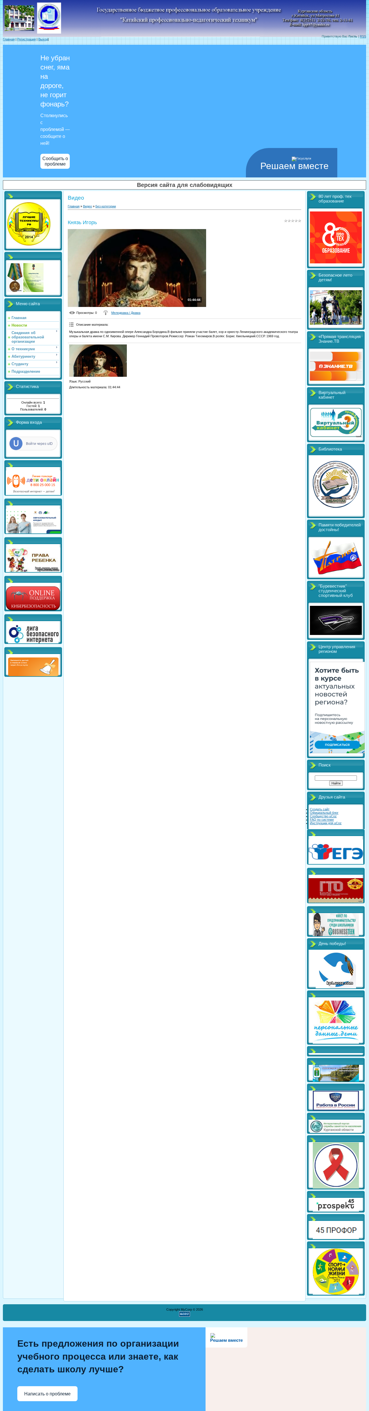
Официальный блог (324, 812)
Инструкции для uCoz (326, 823)
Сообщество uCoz (323, 816)
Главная (9, 39)
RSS (363, 36)
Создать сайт (320, 809)
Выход (43, 39)
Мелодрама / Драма (125, 312)
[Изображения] (98, 360)
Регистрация (26, 39)
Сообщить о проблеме (55, 161)
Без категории (105, 206)
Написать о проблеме (47, 1393)
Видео (87, 206)
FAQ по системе (322, 819)
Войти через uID (39, 444)
